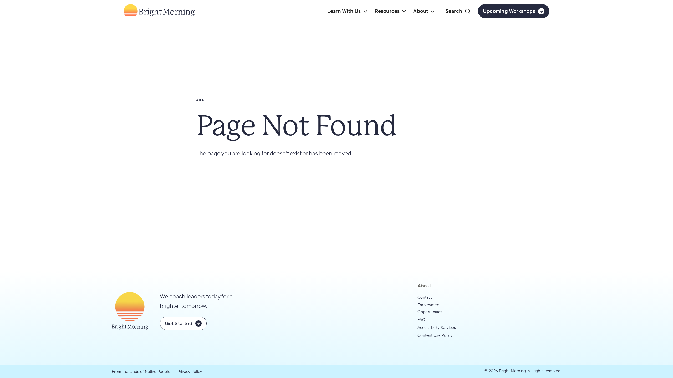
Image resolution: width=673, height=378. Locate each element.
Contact (424, 297)
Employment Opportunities (429, 308)
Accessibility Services (436, 327)
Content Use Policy (434, 335)
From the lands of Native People (141, 371)
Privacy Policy (189, 371)
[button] (347, 11)
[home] (159, 11)
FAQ (421, 319)
